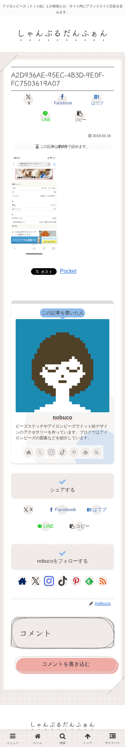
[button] (79, 116)
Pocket (68, 271)
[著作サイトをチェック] (28, 452)
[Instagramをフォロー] (51, 452)
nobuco (62, 417)
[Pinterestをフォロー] (74, 452)
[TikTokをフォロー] (62, 452)
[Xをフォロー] (40, 452)
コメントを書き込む (66, 664)
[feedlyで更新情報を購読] (85, 452)
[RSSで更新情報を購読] (96, 452)
